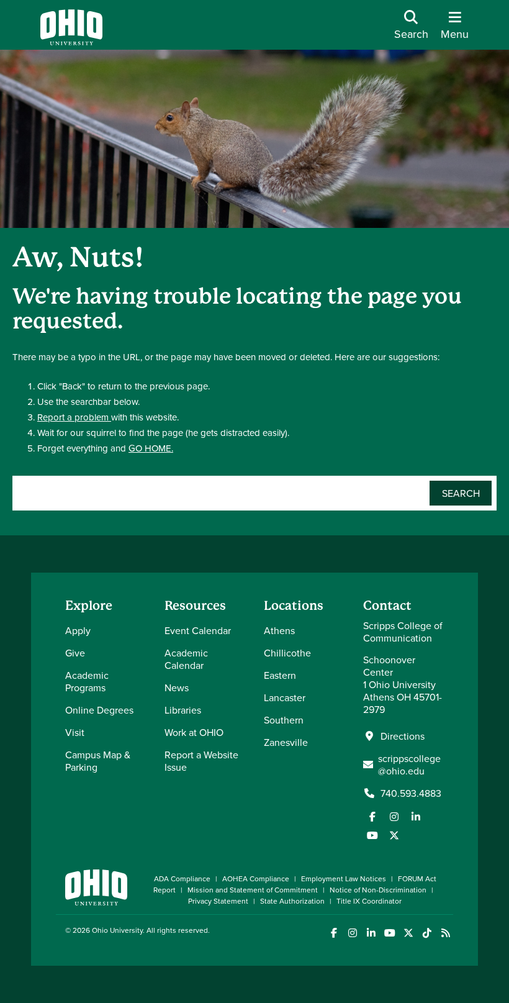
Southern (284, 720)
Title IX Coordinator (369, 901)
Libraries (182, 710)
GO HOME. (150, 448)
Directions (403, 736)
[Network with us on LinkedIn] (416, 816)
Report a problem (74, 417)
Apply (78, 630)
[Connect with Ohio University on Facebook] (333, 933)
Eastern (280, 675)
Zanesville (286, 742)
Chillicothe (287, 653)
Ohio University (117, 930)
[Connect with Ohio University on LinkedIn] (371, 933)
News (176, 687)
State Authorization (292, 901)
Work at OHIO (193, 732)
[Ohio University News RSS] (445, 933)
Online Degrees (99, 710)
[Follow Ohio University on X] (408, 933)
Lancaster (284, 697)
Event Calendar (197, 630)
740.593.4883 (411, 793)
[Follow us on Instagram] (394, 816)
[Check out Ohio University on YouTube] (389, 933)
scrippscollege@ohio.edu (409, 764)
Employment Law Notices (343, 878)
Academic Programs (87, 681)
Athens (279, 630)
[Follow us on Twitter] (394, 835)
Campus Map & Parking (97, 761)
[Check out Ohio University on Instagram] (352, 933)
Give (75, 653)
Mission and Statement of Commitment (252, 889)
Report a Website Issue (201, 761)
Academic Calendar (186, 659)
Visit (74, 732)
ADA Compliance (182, 878)
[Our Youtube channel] (372, 835)
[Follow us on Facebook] (372, 816)
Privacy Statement (218, 901)
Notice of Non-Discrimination (378, 889)
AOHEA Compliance (255, 878)
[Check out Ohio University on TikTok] (427, 933)
